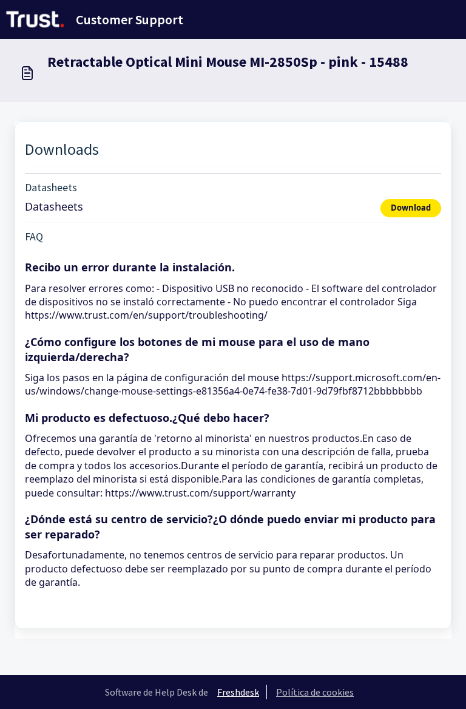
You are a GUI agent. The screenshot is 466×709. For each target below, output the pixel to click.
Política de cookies (315, 692)
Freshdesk (238, 692)
